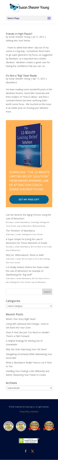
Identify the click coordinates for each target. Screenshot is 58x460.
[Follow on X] (32, 451)
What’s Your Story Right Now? (21, 319)
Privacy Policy (24, 412)
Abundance (11, 82)
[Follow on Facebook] (25, 451)
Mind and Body (38, 226)
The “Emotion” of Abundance (20, 230)
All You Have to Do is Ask (41, 246)
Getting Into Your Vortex (18, 40)
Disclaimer (34, 412)
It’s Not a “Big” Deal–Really (21, 75)
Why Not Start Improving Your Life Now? (26, 349)
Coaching (35, 222)
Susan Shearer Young (19, 36)
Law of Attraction (24, 226)
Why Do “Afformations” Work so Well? (25, 255)
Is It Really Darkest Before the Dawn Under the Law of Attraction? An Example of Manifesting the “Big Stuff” (27, 271)
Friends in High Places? (19, 33)
